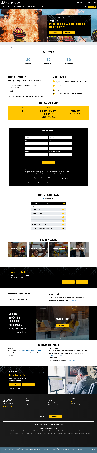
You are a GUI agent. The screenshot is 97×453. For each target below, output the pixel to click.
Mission (62, 424)
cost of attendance (72, 360)
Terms (41, 424)
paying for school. (23, 332)
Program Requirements (31, 44)
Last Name (50, 134)
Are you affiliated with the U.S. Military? (55, 151)
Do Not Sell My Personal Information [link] (48, 428)
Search (88, 2)
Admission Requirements (55, 44)
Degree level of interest (28, 145)
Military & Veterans (35, 6)
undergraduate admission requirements (26, 298)
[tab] (48, 203)
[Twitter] (5, 406)
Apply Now (91, 6)
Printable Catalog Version (49, 198)
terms (50, 182)
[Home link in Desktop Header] (10, 2)
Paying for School (66, 44)
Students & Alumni (26, 6)
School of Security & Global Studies (57, 17)
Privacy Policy (36, 424)
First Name (26, 134)
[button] (48, 209)
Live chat (22, 388)
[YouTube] (11, 406)
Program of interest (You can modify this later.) (56, 145)
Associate (28, 400)
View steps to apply (43, 300)
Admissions (9, 6)
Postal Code (27, 151)
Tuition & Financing (17, 6)
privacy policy (46, 182)
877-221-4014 (80, 2)
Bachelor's (28, 402)
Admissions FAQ (51, 402)
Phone (50, 140)
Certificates (28, 408)
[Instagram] (7, 406)
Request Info (82, 6)
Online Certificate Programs (15, 47)
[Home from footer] (8, 401)
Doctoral (27, 406)
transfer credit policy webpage (32, 354)
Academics (3, 6)
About (42, 6)
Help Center (50, 400)
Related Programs (43, 44)
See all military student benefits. (55, 355)
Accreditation (45, 424)
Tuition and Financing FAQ (53, 404)
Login (94, 2)
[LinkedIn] (9, 406)
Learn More (61, 325)
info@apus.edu (73, 300)
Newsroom (57, 424)
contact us (53, 182)
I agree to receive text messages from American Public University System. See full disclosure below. (44, 157)
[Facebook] (3, 406)
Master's (27, 404)
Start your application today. (51, 166)
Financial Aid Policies (52, 406)
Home (9, 47)
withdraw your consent (31, 182)
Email (26, 140)
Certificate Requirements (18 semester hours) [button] (41, 203)
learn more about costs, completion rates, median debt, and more (28, 350)
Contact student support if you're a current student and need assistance (39, 132)
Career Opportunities (52, 424)
